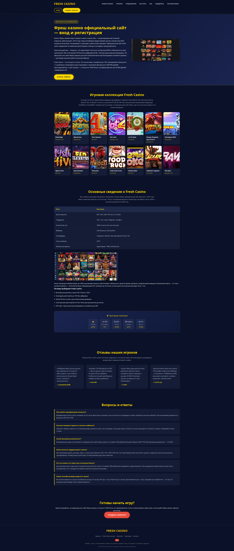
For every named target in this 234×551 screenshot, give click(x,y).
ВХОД (58, 10)
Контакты (136, 536)
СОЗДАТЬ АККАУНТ (71, 10)
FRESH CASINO (64, 4)
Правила (98, 536)
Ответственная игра (108, 536)
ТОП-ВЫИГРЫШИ (173, 4)
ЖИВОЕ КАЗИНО (107, 4)
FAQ (150, 4)
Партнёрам (127, 536)
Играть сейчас (64, 77)
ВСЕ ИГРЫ (143, 4)
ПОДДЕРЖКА (159, 4)
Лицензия (120, 536)
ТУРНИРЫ (119, 4)
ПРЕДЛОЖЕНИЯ (131, 4)
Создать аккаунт (117, 515)
